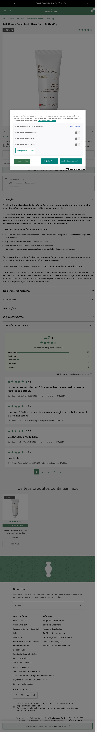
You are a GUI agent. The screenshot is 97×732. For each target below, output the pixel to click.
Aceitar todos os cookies (70, 161)
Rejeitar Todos (49, 161)
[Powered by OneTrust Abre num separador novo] (74, 168)
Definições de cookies (25, 151)
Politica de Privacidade (47, 121)
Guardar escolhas (22, 161)
